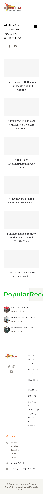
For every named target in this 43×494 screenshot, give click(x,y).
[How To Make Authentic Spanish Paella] (21, 259)
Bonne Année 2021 (19, 307)
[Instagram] (13, 366)
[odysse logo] (13, 3)
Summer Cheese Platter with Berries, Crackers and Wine (21, 124)
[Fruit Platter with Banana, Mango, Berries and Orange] (21, 68)
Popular (16, 294)
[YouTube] (11, 371)
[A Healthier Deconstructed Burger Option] (21, 146)
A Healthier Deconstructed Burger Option (21, 163)
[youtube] (15, 46)
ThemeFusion (9, 487)
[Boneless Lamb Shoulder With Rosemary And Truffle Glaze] (21, 220)
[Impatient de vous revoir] (7, 328)
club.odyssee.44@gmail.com (14, 469)
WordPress (21, 490)
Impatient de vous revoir (22, 327)
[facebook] (9, 46)
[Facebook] (8, 366)
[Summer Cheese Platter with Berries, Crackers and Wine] (21, 107)
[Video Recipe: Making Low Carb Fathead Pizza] (21, 185)
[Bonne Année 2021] (7, 308)
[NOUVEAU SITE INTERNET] (7, 318)
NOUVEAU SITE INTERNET (23, 317)
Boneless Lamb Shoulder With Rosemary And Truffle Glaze (21, 237)
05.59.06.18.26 (14, 463)
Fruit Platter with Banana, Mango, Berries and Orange (21, 85)
